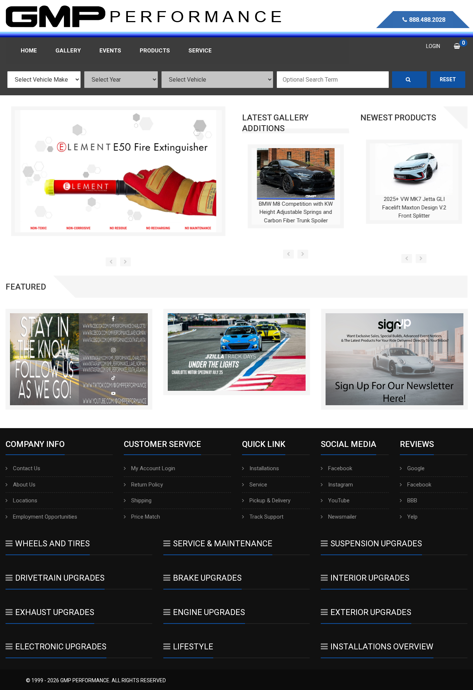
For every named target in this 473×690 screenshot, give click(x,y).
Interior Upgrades (369, 578)
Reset (448, 79)
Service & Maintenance (222, 543)
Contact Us (26, 468)
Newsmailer (342, 516)
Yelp (412, 516)
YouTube (339, 500)
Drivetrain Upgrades (60, 578)
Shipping (141, 500)
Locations (25, 500)
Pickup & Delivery (269, 500)
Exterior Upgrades (370, 612)
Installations (264, 468)
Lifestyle (193, 646)
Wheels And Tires (52, 543)
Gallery (68, 50)
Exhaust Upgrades (54, 612)
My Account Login (153, 468)
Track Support (266, 516)
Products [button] (155, 50)
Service (258, 484)
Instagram (340, 484)
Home (29, 50)
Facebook (340, 468)
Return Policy (147, 484)
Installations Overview (381, 646)
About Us (24, 484)
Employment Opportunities (45, 516)
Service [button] (200, 50)
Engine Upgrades (209, 612)
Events (110, 50)
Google (416, 468)
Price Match (145, 516)
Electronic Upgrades (60, 646)
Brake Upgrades (207, 578)
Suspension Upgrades (376, 543)
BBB (412, 500)
